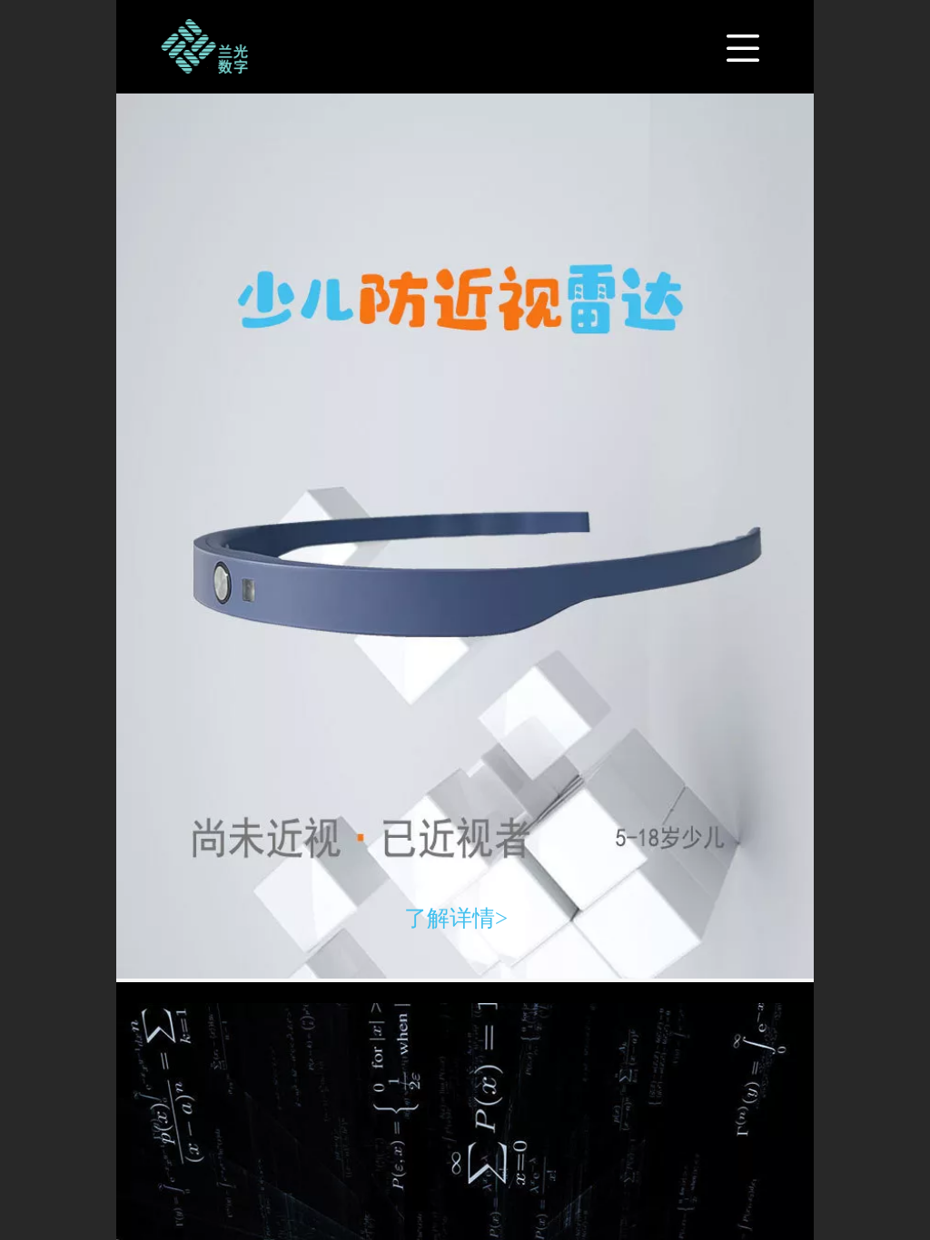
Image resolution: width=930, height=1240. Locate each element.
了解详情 (449, 918)
